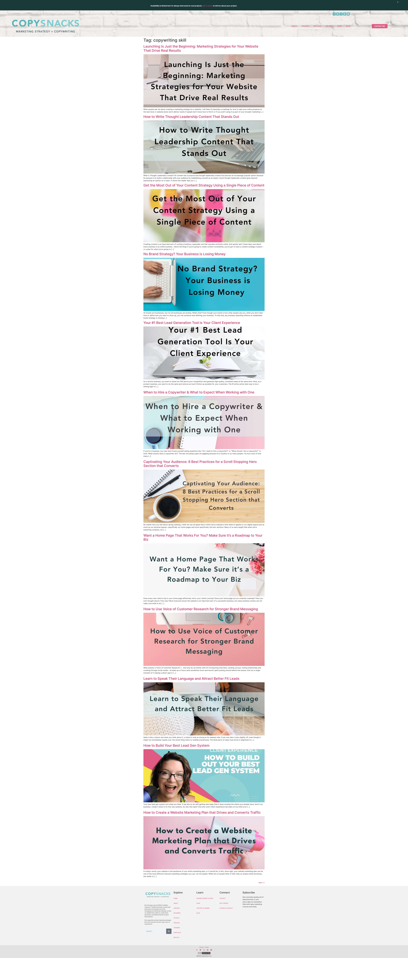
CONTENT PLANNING (203, 908)
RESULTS (176, 937)
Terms (207, 947)
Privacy (201, 947)
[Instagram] (341, 14)
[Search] (168, 931)
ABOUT (294, 26)
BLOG (348, 26)
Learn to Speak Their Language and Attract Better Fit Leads (191, 678)
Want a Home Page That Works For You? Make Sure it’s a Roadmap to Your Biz (202, 537)
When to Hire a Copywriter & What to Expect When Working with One (198, 392)
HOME (175, 898)
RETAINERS (177, 913)
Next (262, 883)
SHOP (339, 26)
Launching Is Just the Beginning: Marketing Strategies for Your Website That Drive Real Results (200, 48)
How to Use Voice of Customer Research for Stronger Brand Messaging (200, 609)
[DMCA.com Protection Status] (204, 953)
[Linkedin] (337, 14)
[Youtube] (348, 14)
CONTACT (223, 898)
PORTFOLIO (177, 932)
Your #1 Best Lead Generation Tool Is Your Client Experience (191, 323)
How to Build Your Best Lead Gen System (176, 745)
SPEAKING (177, 927)
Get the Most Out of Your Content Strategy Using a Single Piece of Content (203, 185)
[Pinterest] (344, 14)
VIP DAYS (329, 26)
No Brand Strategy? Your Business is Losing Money (184, 254)
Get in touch (208, 6)
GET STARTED (224, 903)
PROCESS (305, 26)
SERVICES (317, 26)
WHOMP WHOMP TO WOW (204, 898)
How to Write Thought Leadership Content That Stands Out (191, 117)
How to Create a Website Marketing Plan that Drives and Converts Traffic (202, 812)
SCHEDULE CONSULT (226, 908)
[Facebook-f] (334, 14)
